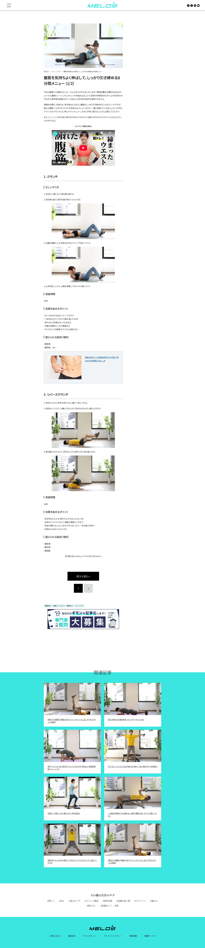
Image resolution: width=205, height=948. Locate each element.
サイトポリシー (89, 935)
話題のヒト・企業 (110, 905)
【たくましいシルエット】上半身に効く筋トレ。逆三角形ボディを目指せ (132, 766)
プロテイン (141, 900)
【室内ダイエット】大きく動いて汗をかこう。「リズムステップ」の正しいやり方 (72, 861)
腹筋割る (69, 606)
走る (62, 900)
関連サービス (150, 935)
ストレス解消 (92, 900)
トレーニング (78, 606)
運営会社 (71, 935)
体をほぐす (75, 900)
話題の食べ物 (124, 900)
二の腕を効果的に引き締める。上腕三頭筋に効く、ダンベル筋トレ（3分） (132, 814)
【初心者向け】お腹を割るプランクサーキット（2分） (126, 719)
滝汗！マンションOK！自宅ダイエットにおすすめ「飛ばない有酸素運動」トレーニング (72, 767)
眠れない (92, 905)
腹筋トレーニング (58, 606)
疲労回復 (108, 900)
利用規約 (133, 935)
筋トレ (52, 900)
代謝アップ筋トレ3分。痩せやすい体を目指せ (64, 813)
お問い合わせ (55, 935)
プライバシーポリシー (113, 935)
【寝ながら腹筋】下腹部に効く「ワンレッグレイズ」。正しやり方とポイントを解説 (72, 720)
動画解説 (47, 606)
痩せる (155, 900)
